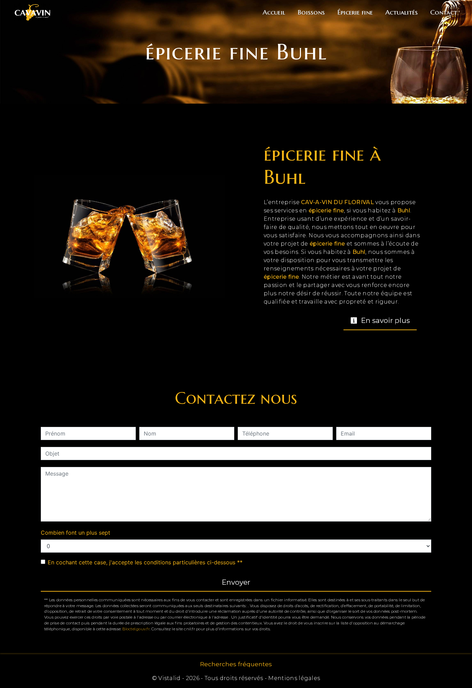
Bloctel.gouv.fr (135, 629)
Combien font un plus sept (75, 532)
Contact (443, 12)
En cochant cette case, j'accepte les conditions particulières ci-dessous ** (145, 562)
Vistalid (169, 678)
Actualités (401, 12)
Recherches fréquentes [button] (236, 664)
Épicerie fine (355, 12)
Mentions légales (293, 678)
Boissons (311, 12)
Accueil (274, 12)
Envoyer (236, 582)
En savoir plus (384, 320)
